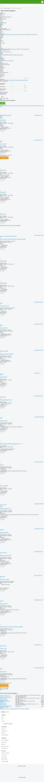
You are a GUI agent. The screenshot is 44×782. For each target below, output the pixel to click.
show (2, 96)
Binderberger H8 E (4, 603)
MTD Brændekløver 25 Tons (6, 399)
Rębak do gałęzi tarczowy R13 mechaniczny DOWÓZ (11, 626)
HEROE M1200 (3, 261)
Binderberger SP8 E (4, 532)
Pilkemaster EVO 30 (4, 306)
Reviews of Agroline (5, 746)
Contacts (3, 721)
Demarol (2, 464)
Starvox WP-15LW (4, 485)
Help (2, 719)
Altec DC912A (3, 192)
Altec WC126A (3, 144)
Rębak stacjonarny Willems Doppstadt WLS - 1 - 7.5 (11, 443)
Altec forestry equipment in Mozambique (7, 708)
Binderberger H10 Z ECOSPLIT (6, 354)
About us (3, 717)
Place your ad (4, 685)
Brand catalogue (4, 748)
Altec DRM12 (3, 120)
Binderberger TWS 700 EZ (5, 555)
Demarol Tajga (3, 671)
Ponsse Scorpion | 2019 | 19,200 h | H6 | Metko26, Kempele (12, 239)
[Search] (42, 5)
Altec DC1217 (3, 170)
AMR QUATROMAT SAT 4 (5, 508)
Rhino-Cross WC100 (4, 579)
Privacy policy (4, 742)
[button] (42, 2)
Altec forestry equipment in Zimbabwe (22, 708)
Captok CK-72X (3, 648)
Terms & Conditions (5, 740)
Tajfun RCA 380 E (4, 420)
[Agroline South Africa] (7, 2)
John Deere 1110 (3, 376)
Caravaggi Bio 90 (3, 327)
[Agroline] (1, 8)
